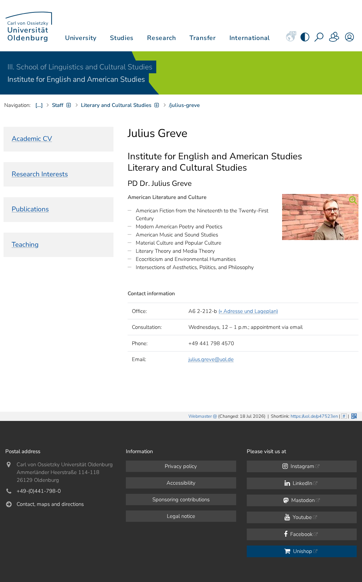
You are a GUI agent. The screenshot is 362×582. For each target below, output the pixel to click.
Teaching (25, 244)
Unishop (302, 551)
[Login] (349, 39)
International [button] (249, 38)
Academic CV (32, 138)
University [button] (81, 38)
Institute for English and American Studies (76, 79)
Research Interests (40, 174)
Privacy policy (181, 466)
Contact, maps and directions (50, 504)
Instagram (301, 466)
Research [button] (161, 38)
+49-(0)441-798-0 (39, 491)
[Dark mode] (305, 39)
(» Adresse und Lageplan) (248, 311)
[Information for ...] (334, 39)
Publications (30, 209)
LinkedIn (301, 483)
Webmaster (200, 416)
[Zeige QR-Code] (353, 415)
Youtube (301, 517)
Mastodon (302, 500)
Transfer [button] (202, 38)
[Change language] (290, 39)
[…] (39, 105)
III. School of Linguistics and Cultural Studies (79, 67)
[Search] (319, 39)
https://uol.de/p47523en (314, 416)
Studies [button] (122, 38)
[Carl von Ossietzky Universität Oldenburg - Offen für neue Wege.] (28, 25)
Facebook (301, 534)
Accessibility (181, 482)
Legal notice (181, 516)
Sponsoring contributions (181, 499)
